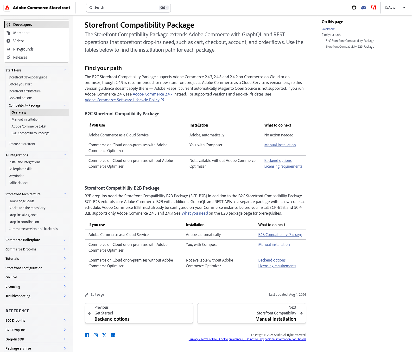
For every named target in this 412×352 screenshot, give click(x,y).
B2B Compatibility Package (280, 234)
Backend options (278, 160)
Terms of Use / (209, 339)
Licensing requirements (283, 166)
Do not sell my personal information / (268, 339)
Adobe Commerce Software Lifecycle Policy (122, 99)
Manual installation (280, 144)
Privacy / (194, 339)
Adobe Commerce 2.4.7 (152, 93)
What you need (195, 213)
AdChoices (299, 339)
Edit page (97, 294)
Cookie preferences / (231, 339)
